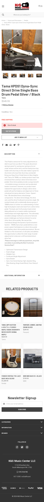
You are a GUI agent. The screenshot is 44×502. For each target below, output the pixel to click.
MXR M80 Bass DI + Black (32, 376)
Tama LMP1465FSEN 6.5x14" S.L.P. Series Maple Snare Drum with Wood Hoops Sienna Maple (11, 330)
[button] (22, 154)
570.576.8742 (23, 472)
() (41, 6)
